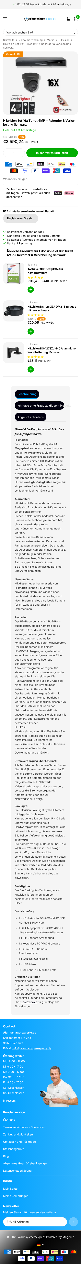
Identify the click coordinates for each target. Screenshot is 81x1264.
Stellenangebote (13, 1149)
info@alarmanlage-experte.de (31, 1048)
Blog (6, 1156)
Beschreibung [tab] (26, 394)
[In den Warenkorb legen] (31, 289)
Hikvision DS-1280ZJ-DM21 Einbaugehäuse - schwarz (52, 308)
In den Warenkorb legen (52, 152)
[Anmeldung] (68, 18)
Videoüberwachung (31, 39)
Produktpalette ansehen (5, 19)
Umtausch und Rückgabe (19, 1141)
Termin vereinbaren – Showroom (23, 1127)
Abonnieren (73, 1221)
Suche (73, 32)
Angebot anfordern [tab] (30, 417)
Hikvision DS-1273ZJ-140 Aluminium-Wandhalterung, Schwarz (52, 350)
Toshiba (32, 264)
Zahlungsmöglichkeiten (18, 1134)
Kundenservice (14, 1112)
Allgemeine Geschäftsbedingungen (25, 1163)
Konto (7, 1181)
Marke (50, 39)
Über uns (9, 1120)
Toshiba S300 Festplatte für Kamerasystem (45, 270)
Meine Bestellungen (15, 1195)
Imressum (9, 1100)
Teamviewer (29, 1002)
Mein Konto (10, 1188)
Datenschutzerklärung (17, 1170)
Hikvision (64, 39)
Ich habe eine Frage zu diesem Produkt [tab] (40, 405)
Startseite (9, 39)
